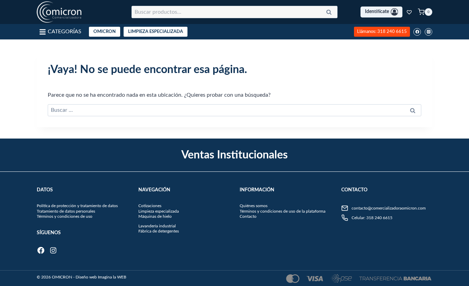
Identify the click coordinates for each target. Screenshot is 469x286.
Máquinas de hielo (155, 216)
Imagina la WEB (112, 277)
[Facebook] (417, 32)
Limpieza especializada (158, 211)
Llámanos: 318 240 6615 (382, 31)
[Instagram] (428, 32)
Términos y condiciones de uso (64, 216)
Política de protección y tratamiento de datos (77, 206)
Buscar (331, 13)
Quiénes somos (253, 206)
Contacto (248, 216)
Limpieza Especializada (155, 31)
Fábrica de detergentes (158, 231)
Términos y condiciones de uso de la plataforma (282, 211)
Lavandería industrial (157, 226)
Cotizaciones (149, 206)
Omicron (104, 31)
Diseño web (86, 277)
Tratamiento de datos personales (66, 211)
